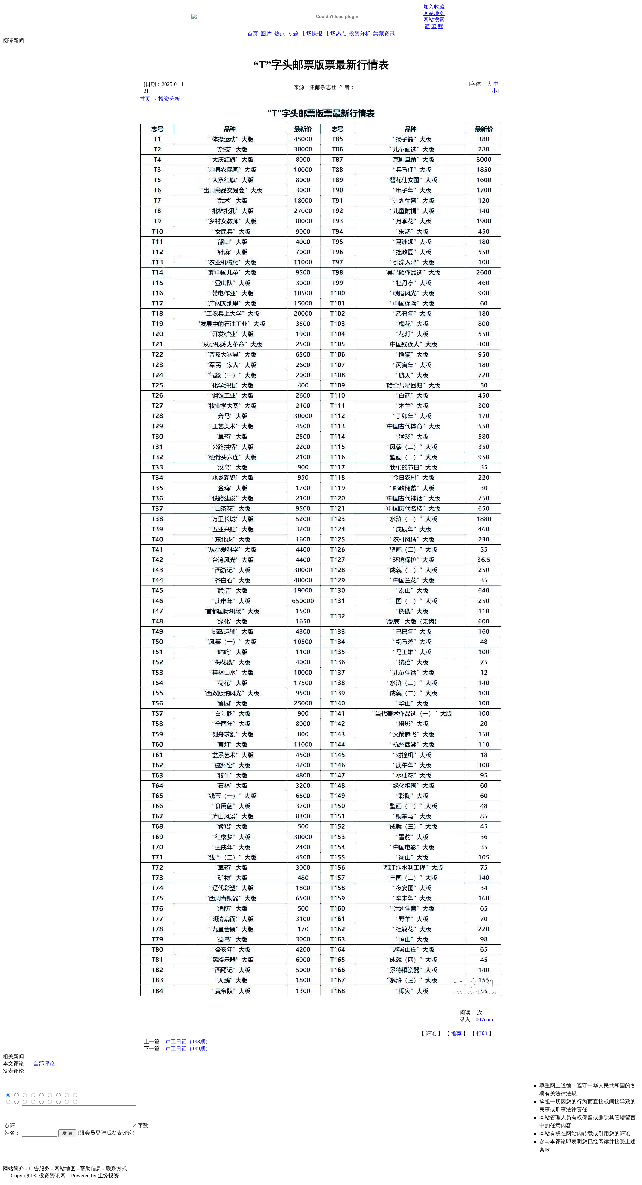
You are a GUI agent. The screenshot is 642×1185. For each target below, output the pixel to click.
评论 (431, 1033)
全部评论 (44, 1063)
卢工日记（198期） (188, 1041)
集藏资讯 (384, 33)
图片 (266, 33)
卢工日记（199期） (188, 1048)
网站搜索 (434, 19)
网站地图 (434, 13)
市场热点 (335, 33)
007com (484, 1019)
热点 (279, 33)
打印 (481, 1033)
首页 (252, 33)
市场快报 (311, 33)
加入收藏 (434, 7)
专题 (293, 33)
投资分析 (359, 33)
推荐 (456, 1033)
